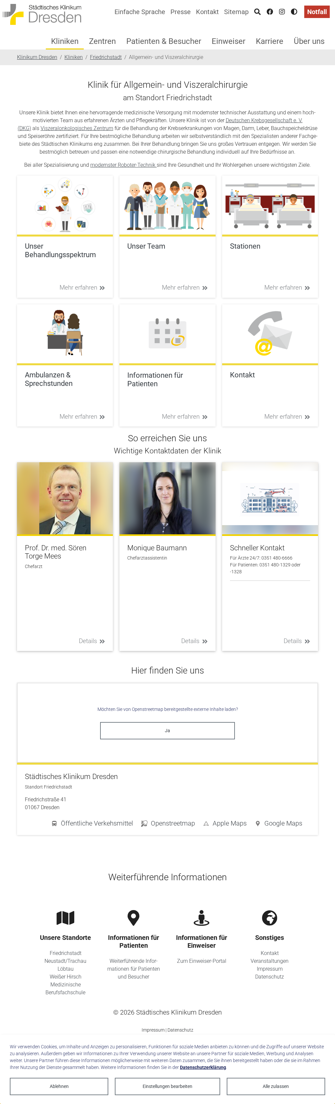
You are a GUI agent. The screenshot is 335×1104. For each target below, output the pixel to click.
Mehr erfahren (78, 287)
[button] (278, 824)
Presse (180, 12)
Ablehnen (59, 1086)
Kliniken (65, 41)
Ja (167, 730)
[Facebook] (270, 12)
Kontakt (207, 12)
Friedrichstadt (65, 953)
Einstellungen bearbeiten (167, 1086)
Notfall (317, 12)
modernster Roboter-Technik (123, 165)
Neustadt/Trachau (65, 961)
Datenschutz (269, 977)
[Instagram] (282, 12)
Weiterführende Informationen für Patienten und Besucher (133, 969)
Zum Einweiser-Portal (201, 961)
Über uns (309, 41)
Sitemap (236, 12)
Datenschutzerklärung (203, 1067)
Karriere (269, 41)
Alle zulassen (276, 1086)
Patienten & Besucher (163, 41)
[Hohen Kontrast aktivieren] (294, 12)
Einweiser (228, 41)
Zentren (102, 41)
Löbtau (66, 969)
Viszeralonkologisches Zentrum (77, 128)
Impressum (270, 969)
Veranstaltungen (270, 961)
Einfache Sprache (140, 12)
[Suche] (257, 12)
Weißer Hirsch (65, 977)
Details (88, 641)
